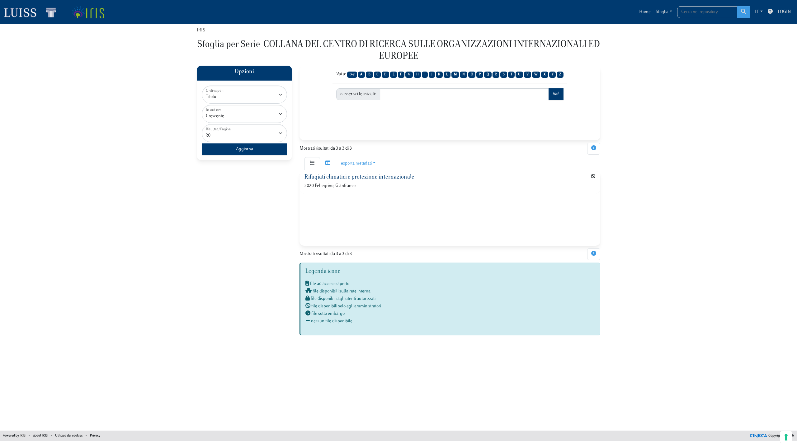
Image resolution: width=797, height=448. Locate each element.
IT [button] (757, 12)
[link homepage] (33, 12)
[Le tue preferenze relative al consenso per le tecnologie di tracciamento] (786, 437)
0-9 (352, 74)
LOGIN (784, 12)
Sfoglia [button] (662, 12)
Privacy (95, 435)
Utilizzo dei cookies (69, 435)
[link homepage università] (88, 12)
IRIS (201, 30)
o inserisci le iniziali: (358, 94)
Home (645, 12)
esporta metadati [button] (356, 163)
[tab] (312, 163)
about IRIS (40, 435)
